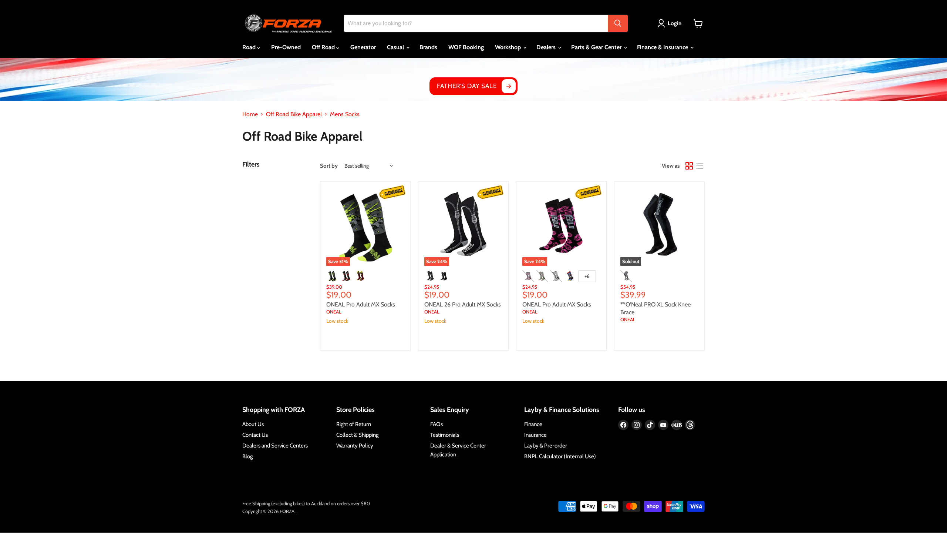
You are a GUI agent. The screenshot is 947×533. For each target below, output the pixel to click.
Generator (363, 47)
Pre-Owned (286, 47)
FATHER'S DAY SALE (466, 86)
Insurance (535, 435)
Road (249, 47)
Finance (533, 424)
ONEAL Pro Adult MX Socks (360, 304)
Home (250, 114)
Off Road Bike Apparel (294, 114)
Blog (247, 456)
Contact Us (255, 435)
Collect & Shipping (357, 435)
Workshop (508, 47)
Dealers (546, 47)
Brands (428, 47)
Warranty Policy (354, 445)
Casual (396, 47)
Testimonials (444, 435)
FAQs (436, 424)
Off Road (324, 47)
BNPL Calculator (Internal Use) (560, 456)
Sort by (329, 166)
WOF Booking (466, 47)
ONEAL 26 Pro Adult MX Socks (462, 304)
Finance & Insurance (663, 47)
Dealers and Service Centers (275, 445)
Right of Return (353, 424)
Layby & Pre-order (545, 445)
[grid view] (689, 166)
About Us (253, 424)
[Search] (618, 23)
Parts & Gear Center (597, 47)
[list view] (699, 166)
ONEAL (333, 312)
